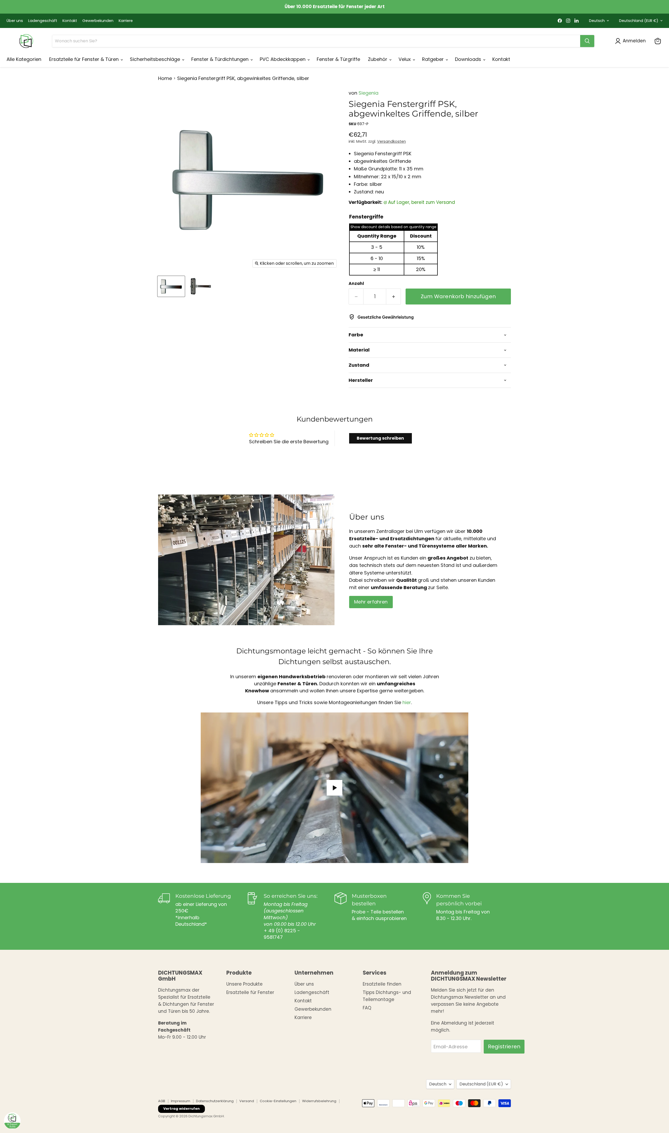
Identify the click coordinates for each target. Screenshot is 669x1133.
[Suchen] (587, 41)
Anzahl (356, 283)
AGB (161, 1101)
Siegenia (368, 93)
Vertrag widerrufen (181, 1108)
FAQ (367, 1008)
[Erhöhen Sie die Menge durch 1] (393, 296)
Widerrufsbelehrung (319, 1101)
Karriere (126, 21)
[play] (334, 788)
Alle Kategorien (24, 59)
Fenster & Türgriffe (338, 59)
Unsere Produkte (244, 984)
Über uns (15, 21)
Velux (405, 59)
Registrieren (504, 1046)
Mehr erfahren (371, 602)
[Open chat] (12, 1120)
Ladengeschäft (42, 21)
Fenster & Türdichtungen (220, 59)
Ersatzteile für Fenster (250, 992)
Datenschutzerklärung (215, 1101)
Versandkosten (391, 141)
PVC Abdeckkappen (283, 59)
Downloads (468, 59)
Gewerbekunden (97, 21)
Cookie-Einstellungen (278, 1101)
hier (406, 702)
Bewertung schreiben (380, 438)
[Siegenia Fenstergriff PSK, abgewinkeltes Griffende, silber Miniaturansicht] (171, 286)
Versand (246, 1101)
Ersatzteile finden (382, 984)
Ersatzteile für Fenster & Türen (84, 59)
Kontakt (69, 21)
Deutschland (638, 20)
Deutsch (597, 20)
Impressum (180, 1101)
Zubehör (378, 59)
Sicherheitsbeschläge (155, 59)
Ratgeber (433, 59)
